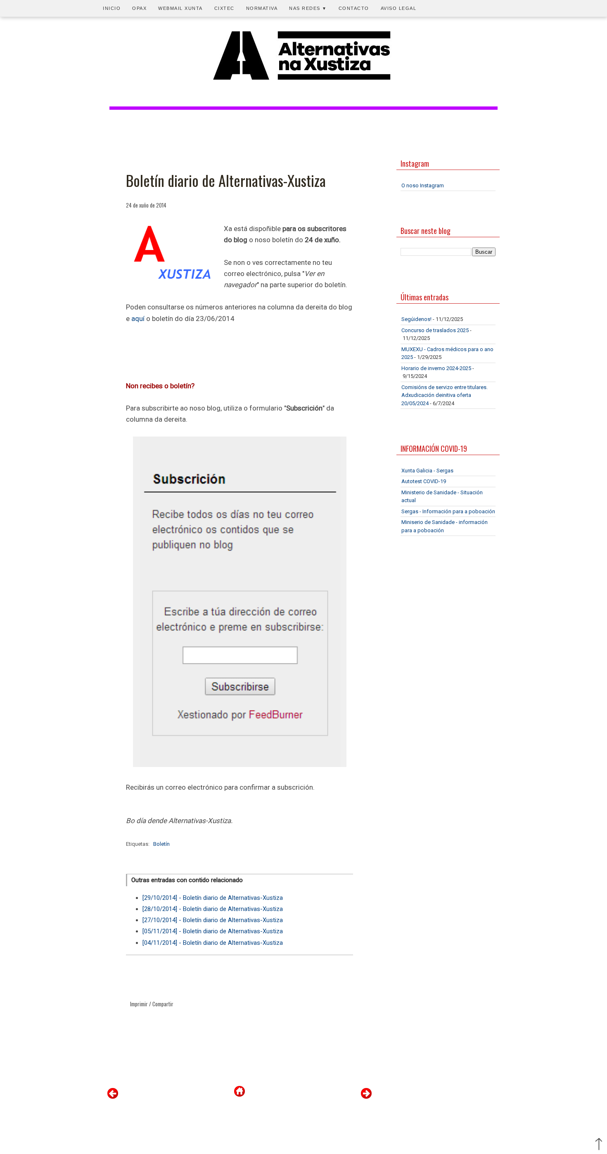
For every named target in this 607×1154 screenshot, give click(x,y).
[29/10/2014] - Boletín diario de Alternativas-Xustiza (212, 897)
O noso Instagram (422, 185)
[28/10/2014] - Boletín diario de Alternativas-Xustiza (212, 909)
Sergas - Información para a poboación (448, 511)
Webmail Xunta (180, 8)
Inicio (112, 8)
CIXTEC (224, 8)
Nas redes (308, 8)
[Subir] (599, 1145)
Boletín (161, 844)
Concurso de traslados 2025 (435, 330)
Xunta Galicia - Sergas (427, 470)
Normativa (262, 8)
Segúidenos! (416, 319)
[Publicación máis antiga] (366, 1097)
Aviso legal (399, 8)
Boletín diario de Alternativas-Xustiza (226, 180)
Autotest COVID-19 (423, 481)
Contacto (354, 8)
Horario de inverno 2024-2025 (436, 368)
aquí (138, 318)
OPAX (139, 8)
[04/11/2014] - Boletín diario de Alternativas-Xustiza (212, 942)
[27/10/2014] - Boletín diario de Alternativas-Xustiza (212, 920)
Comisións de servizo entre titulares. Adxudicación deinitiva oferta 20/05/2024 (444, 395)
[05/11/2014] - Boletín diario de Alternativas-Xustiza (212, 931)
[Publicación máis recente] (112, 1097)
